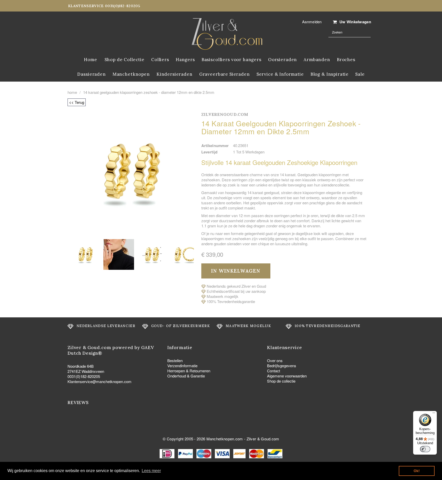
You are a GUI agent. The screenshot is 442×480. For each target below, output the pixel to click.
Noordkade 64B (81, 366)
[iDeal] (167, 453)
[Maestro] (204, 453)
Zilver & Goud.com (263, 438)
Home (72, 92)
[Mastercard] (257, 453)
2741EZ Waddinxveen (86, 371)
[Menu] (434, 414)
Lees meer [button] (151, 470)
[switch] (425, 449)
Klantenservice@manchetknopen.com (99, 381)
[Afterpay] (240, 453)
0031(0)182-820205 (84, 376)
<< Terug (76, 102)
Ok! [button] (417, 471)
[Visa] (223, 453)
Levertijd (209, 152)
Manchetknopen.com (224, 438)
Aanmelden (312, 21)
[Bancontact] (275, 453)
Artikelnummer (215, 145)
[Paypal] (186, 453)
